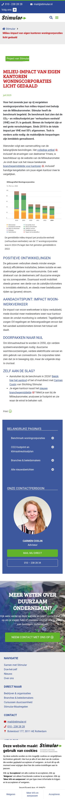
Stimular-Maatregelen (16, 706)
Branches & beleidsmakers (25, 460)
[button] (56, 17)
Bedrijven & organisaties (17, 693)
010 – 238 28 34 (32, 562)
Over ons (9, 678)
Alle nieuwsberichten (22, 469)
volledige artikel (46, 149)
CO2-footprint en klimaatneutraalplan (22, 449)
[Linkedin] (15, 10)
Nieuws (8, 673)
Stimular (10, 28)
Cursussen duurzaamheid (18, 702)
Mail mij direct (32, 553)
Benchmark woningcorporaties (28, 438)
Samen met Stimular (15, 664)
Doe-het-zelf (10, 669)
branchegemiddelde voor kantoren (22, 166)
